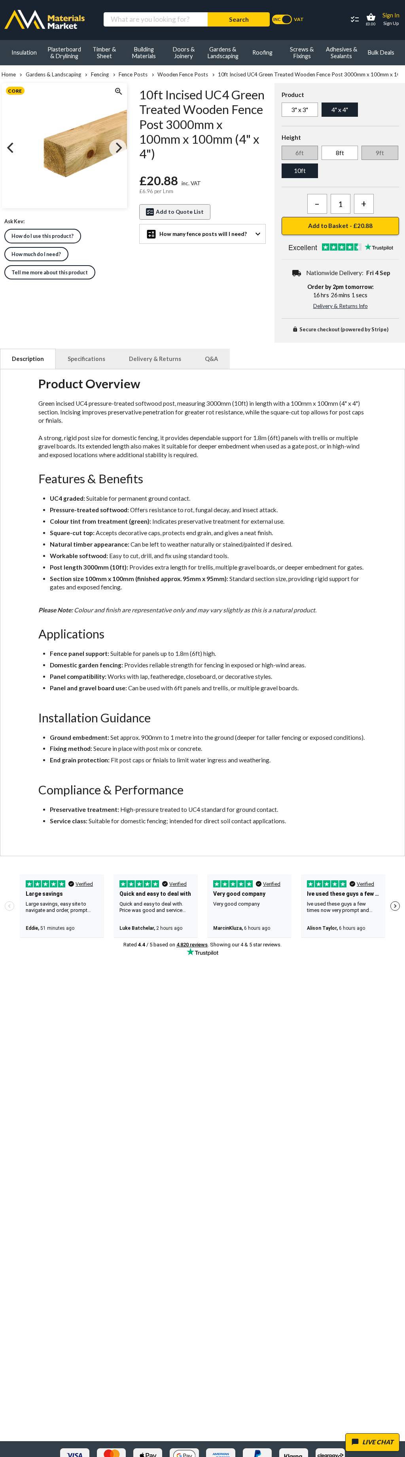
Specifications (86, 358)
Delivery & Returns (155, 358)
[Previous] (11, 148)
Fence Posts (133, 74)
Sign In (390, 15)
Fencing (100, 74)
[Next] (118, 148)
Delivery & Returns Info (340, 306)
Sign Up (391, 23)
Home (9, 74)
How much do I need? (36, 254)
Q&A (211, 358)
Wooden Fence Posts (182, 74)
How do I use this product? (42, 236)
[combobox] (156, 19)
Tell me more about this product (49, 272)
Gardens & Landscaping (53, 74)
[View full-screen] (118, 92)
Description (28, 358)
